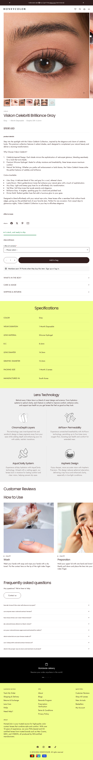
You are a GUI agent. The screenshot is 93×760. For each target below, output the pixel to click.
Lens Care (7, 704)
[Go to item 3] (22, 102)
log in (56, 268)
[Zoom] (84, 93)
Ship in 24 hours (9, 240)
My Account (80, 707)
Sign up (49, 268)
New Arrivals (80, 700)
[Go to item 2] (14, 102)
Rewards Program (45, 700)
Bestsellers (79, 704)
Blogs (40, 696)
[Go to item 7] (52, 102)
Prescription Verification (42, 705)
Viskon (6, 111)
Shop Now (53, 3)
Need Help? (8, 711)
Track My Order (9, 693)
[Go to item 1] (7, 102)
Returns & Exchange (11, 700)
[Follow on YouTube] (49, 747)
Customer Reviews (82, 693)
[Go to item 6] (44, 102)
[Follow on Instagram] (43, 747)
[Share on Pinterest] (22, 223)
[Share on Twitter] (17, 223)
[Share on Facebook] (11, 223)
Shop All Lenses (82, 696)
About (40, 693)
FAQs (6, 707)
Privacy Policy (43, 714)
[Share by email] (28, 223)
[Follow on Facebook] (38, 747)
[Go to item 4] (29, 102)
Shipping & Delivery (11, 696)
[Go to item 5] (37, 102)
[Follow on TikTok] (55, 747)
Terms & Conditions (45, 710)
